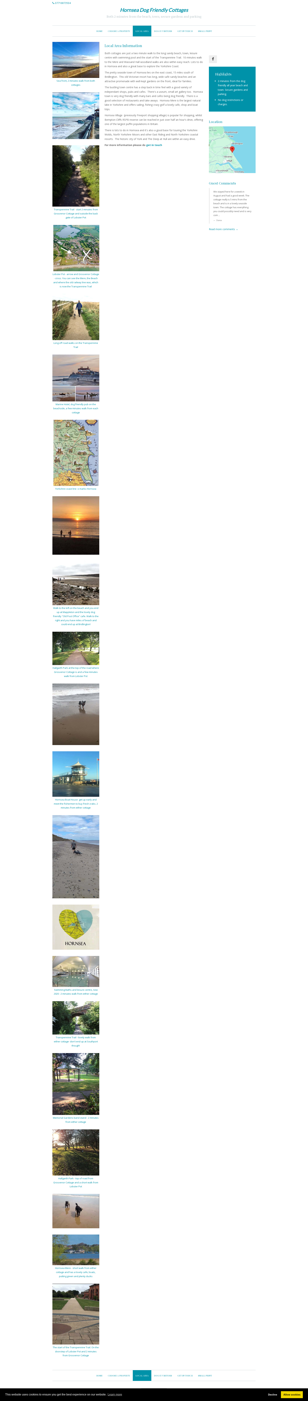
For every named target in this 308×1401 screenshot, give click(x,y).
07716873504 (63, 3)
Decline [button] (272, 1394)
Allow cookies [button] (292, 1394)
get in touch (154, 145)
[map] (232, 149)
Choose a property (119, 31)
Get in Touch (185, 31)
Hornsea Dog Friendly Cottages (154, 10)
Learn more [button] (115, 1394)
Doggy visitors (163, 31)
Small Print (205, 31)
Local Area (142, 31)
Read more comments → (223, 229)
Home (99, 31)
